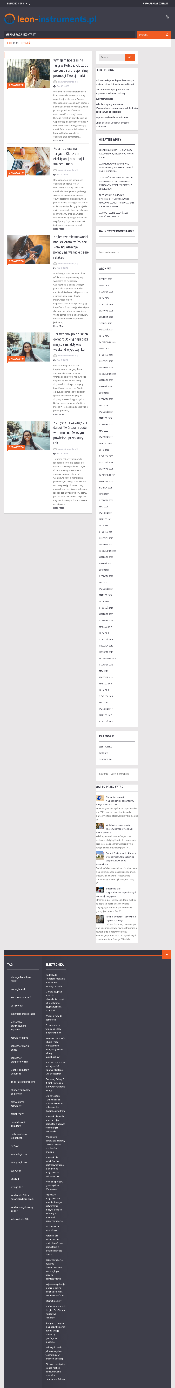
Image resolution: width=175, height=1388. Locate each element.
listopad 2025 (106, 310)
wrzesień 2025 (106, 317)
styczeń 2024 (106, 355)
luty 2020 (104, 601)
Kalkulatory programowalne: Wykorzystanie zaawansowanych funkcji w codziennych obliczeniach (117, 108)
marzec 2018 (105, 683)
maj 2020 (103, 582)
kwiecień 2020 (105, 589)
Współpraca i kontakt (156, 3)
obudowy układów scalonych (20, 1092)
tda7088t (16, 1170)
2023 (16, 43)
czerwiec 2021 (106, 500)
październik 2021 (107, 475)
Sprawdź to (16, 85)
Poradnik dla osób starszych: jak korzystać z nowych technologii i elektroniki (55, 1124)
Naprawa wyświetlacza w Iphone (112, 117)
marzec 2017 (105, 715)
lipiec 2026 (104, 285)
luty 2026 (104, 298)
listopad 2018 (106, 652)
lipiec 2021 (104, 494)
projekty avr (17, 1114)
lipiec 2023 (104, 393)
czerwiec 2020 (106, 576)
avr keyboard (18, 989)
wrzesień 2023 (106, 380)
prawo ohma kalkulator (17, 1104)
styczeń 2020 (106, 608)
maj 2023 (103, 405)
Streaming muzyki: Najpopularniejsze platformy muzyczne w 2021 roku (115, 801)
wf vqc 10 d (17, 1187)
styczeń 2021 (106, 532)
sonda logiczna (19, 1154)
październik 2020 (107, 551)
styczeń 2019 (106, 639)
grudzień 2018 (106, 645)
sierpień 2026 (105, 279)
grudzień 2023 (106, 361)
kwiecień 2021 (105, 513)
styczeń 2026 (106, 304)
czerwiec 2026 (106, 291)
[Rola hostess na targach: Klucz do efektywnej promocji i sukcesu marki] (28, 161)
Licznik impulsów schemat (20, 1072)
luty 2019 (104, 633)
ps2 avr (15, 1146)
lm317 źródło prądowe (23, 1081)
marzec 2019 (105, 626)
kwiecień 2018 (105, 677)
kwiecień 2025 (105, 329)
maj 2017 (103, 702)
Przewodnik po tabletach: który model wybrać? (53, 1029)
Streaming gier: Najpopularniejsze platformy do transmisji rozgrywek (116, 892)
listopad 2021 (106, 468)
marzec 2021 (105, 519)
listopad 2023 (106, 367)
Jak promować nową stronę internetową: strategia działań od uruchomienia (116, 167)
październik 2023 (107, 374)
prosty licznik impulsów (18, 1124)
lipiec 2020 (104, 570)
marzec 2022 (105, 443)
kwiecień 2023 (105, 412)
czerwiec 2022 (106, 424)
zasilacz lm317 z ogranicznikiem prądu (22, 1197)
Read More (58, 140)
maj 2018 (103, 671)
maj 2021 (103, 506)
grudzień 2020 (106, 538)
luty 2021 (104, 525)
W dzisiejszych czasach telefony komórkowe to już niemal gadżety (114, 829)
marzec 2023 (105, 418)
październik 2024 (107, 342)
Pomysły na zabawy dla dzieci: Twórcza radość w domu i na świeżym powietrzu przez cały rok (70, 432)
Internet (103, 753)
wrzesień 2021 (106, 481)
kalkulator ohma (19, 1037)
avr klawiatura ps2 (21, 997)
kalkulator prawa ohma (20, 1048)
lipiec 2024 (104, 348)
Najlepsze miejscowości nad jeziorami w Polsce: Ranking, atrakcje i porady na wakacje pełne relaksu (71, 247)
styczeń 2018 (106, 696)
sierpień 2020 (105, 563)
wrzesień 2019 (106, 614)
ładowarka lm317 (20, 1219)
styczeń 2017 (106, 721)
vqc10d (15, 1179)
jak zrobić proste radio (23, 1013)
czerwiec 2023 (106, 399)
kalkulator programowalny (19, 1060)
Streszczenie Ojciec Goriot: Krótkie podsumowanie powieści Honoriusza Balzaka (55, 1371)
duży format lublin (104, 99)
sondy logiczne (19, 1162)
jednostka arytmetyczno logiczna (18, 1026)
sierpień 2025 (105, 323)
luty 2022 (104, 449)
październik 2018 (107, 658)
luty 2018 (104, 690)
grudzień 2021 (106, 462)
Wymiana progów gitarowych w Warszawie (54, 1185)
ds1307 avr (17, 1005)
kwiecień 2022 (105, 437)
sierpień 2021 (105, 487)
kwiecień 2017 (105, 709)
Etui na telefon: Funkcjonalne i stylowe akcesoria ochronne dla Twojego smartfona (55, 1103)
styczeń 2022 (106, 456)
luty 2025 (104, 336)
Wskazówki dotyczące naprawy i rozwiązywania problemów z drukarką (55, 1144)
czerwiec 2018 (106, 664)
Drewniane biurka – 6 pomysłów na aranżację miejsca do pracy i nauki (116, 154)
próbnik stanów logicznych (19, 1136)
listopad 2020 (106, 544)
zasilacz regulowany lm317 (22, 1209)
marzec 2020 (105, 595)
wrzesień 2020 (106, 557)
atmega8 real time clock (21, 979)
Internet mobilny (53, 1301)
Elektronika (105, 746)
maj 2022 (103, 431)
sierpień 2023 (105, 386)
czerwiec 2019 (106, 620)
